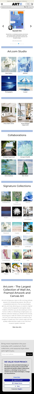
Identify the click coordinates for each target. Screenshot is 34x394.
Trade (28, 3)
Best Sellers (8, 73)
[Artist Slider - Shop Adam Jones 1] (8, 112)
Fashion (6, 274)
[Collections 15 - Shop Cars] (28, 254)
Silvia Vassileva (9, 175)
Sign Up (29, 354)
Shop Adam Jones (9, 123)
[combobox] (12, 7)
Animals (17, 246)
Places (28, 274)
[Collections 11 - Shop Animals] (17, 240)
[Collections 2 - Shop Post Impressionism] (17, 196)
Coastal (25, 92)
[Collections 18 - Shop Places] (28, 268)
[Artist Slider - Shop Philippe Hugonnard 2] (25, 112)
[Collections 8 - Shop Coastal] (17, 227)
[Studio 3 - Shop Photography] (8, 83)
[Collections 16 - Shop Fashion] (6, 268)
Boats (6, 246)
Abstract (25, 73)
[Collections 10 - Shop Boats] (6, 240)
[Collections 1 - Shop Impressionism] (6, 196)
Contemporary (6, 260)
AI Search (30, 7)
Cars (28, 260)
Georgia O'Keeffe (25, 157)
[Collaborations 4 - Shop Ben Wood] (25, 167)
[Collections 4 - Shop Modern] (6, 211)
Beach (28, 233)
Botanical (6, 233)
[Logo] (17, 4)
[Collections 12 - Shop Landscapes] (28, 240)
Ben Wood (25, 175)
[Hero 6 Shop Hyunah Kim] (17, 26)
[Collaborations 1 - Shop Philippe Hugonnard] (8, 148)
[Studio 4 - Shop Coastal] (25, 83)
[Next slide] (31, 26)
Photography (9, 92)
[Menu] (2, 4)
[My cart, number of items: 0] (32, 4)
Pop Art (17, 274)
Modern (6, 217)
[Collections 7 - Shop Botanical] (6, 227)
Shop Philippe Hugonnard (25, 124)
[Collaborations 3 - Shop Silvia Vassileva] (8, 167)
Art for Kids (17, 260)
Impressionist (6, 202)
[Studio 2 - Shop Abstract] (25, 64)
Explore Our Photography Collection (17, 1)
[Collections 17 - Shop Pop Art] (17, 268)
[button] (17, 1)
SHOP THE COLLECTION (17, 40)
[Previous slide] (3, 26)
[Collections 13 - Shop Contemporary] (6, 254)
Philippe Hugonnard (9, 157)
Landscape (28, 246)
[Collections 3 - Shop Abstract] (28, 196)
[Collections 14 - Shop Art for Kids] (17, 254)
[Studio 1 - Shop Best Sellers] (8, 64)
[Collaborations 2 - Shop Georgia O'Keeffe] (25, 148)
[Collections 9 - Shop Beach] (28, 227)
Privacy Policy (17, 377)
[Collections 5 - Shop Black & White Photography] (17, 211)
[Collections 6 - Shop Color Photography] (28, 211)
